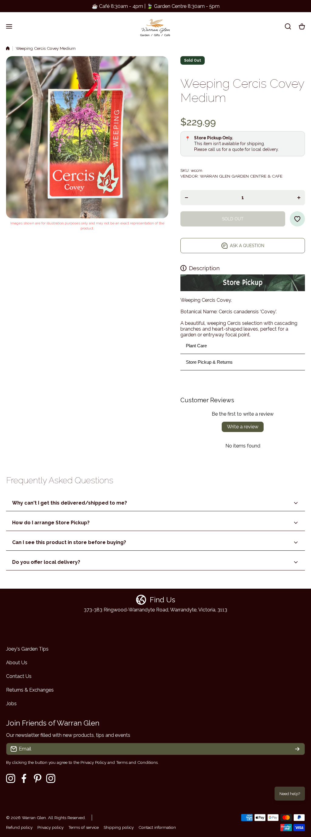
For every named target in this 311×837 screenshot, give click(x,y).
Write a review (242, 427)
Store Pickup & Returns (209, 362)
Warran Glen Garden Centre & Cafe (241, 176)
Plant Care (196, 345)
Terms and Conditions (137, 762)
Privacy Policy (93, 762)
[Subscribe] (297, 749)
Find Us (162, 599)
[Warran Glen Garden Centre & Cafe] (155, 26)
